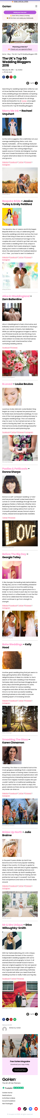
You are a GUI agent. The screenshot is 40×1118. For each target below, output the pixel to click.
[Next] (36, 83)
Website (5, 162)
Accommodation (8, 1101)
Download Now (20, 1070)
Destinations (7, 1095)
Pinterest (28, 162)
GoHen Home (7, 1093)
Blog (9, 54)
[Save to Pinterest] (11, 77)
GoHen (24, 101)
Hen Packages (7, 1104)
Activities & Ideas (8, 1098)
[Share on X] (7, 77)
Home (4, 54)
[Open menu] (36, 6)
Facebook (13, 162)
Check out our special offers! (21, 49)
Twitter (21, 162)
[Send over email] (14, 77)
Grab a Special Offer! (21, 2)
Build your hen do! (20, 12)
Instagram (6, 165)
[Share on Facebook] (3, 77)
